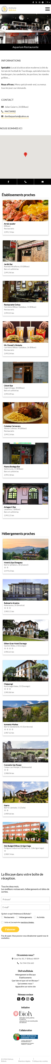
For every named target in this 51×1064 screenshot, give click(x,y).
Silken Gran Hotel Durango (15, 643)
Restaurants (9, 917)
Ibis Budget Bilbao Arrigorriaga (17, 846)
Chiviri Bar (8, 385)
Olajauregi (8, 684)
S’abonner (10, 929)
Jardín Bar (8, 264)
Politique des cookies (40, 1061)
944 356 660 (28, 963)
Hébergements (25, 917)
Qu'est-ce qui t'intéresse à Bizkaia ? (16, 913)
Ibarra (6, 805)
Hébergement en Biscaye (25, 974)
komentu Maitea (11, 724)
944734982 (10, 111)
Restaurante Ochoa (12, 304)
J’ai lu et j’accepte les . (19, 922)
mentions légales (27, 922)
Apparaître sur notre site (25, 986)
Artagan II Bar (10, 507)
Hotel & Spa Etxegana (13, 562)
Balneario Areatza (11, 603)
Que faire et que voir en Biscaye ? (25, 980)
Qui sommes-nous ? (25, 983)
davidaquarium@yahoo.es (17, 116)
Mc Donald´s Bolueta (13, 345)
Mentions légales (24, 1061)
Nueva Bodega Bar (12, 466)
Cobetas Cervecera (12, 426)
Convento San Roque (12, 765)
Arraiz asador (9, 223)
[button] (3, 28)
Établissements (25, 977)
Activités (41, 917)
